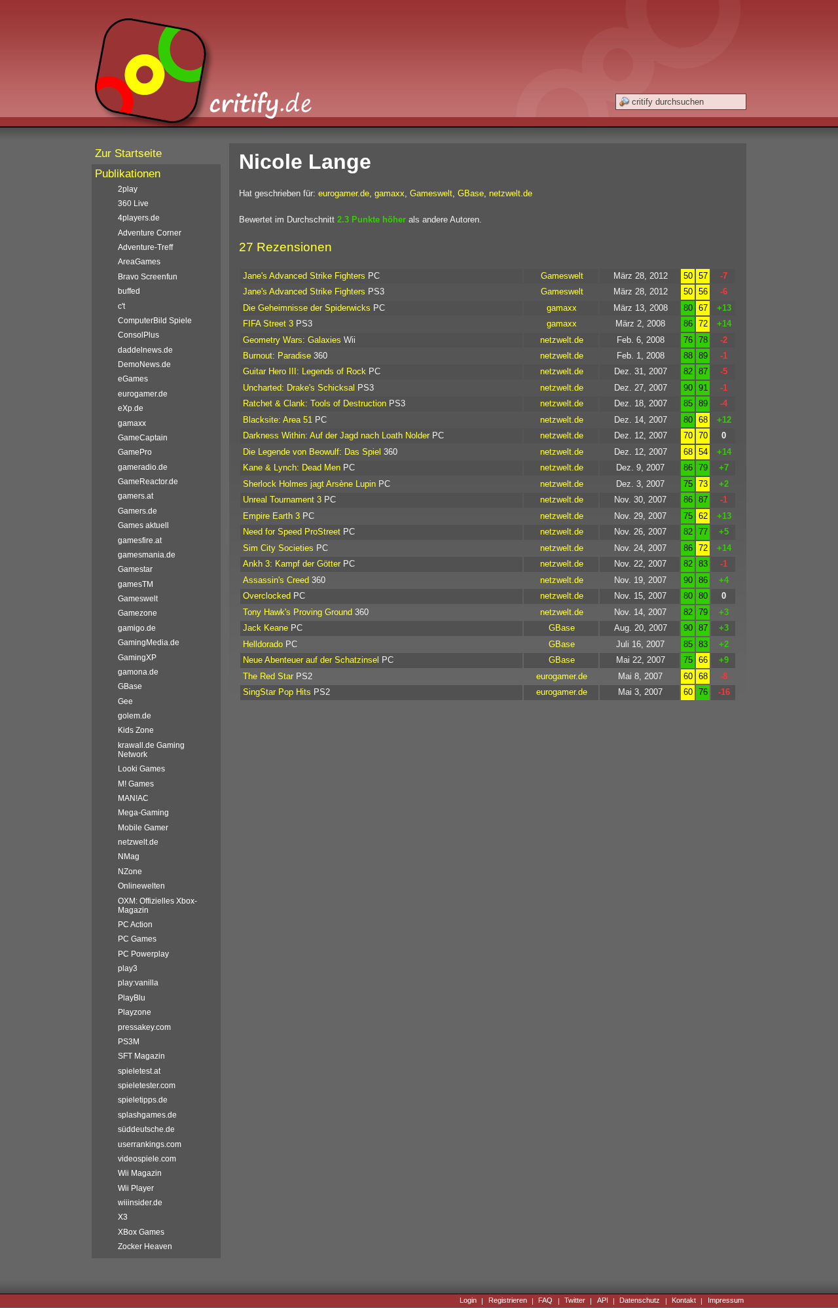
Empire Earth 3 (271, 516)
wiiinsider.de (140, 1202)
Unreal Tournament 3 (282, 499)
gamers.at (135, 496)
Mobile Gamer (143, 827)
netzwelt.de (510, 193)
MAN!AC (133, 798)
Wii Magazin (140, 1173)
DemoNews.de (144, 364)
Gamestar (135, 569)
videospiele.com (147, 1158)
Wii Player (136, 1188)
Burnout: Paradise (277, 356)
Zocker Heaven (145, 1246)
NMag (128, 856)
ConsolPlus (138, 335)
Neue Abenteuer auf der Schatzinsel (311, 660)
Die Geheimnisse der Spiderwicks (307, 308)
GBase (471, 193)
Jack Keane (265, 628)
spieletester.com (146, 1085)
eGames (133, 378)
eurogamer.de (343, 193)
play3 (127, 968)
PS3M (128, 1041)
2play (127, 189)
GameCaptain (143, 437)
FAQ (545, 1301)
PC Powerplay (143, 954)
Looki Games (141, 768)
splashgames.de (147, 1115)
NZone (130, 871)
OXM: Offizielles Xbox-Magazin (157, 905)
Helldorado (263, 644)
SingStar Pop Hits (277, 692)
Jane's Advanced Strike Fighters (304, 276)
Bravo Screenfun (147, 276)
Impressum (726, 1301)
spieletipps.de (143, 1100)
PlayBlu (131, 997)
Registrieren (507, 1301)
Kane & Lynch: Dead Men (291, 467)
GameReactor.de (148, 481)
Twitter (574, 1301)
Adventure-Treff (145, 247)
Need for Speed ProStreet (291, 532)
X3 (123, 1217)
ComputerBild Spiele (155, 320)
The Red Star (268, 676)
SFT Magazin (141, 1056)
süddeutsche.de (146, 1129)
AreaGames (139, 261)
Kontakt (684, 1301)
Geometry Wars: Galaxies (292, 340)
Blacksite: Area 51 (277, 420)
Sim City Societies (278, 548)
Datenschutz (639, 1301)
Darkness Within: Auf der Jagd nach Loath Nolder (336, 435)
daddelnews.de (145, 350)
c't (121, 306)
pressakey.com (144, 1027)
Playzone (134, 1012)
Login (468, 1301)
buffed (129, 291)
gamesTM (135, 584)
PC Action (135, 924)
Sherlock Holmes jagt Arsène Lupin (309, 484)
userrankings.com (149, 1144)
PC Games (137, 939)
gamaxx (389, 193)
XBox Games (141, 1232)
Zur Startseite (128, 153)
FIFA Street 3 (268, 323)
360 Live (133, 203)
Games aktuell (143, 525)
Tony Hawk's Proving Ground (297, 612)
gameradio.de (143, 467)
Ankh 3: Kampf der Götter (291, 564)
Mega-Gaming (143, 812)
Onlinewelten (141, 886)
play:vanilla (138, 982)
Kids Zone (136, 730)
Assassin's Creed (276, 580)
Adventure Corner (149, 233)
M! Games (136, 783)
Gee (125, 701)
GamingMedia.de (148, 642)
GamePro (135, 452)
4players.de (139, 217)
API (602, 1301)
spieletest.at (139, 1071)
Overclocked (267, 596)
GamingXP (137, 657)
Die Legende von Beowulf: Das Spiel (312, 452)
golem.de (134, 715)
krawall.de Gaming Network (151, 750)
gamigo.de (137, 628)
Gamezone (137, 613)
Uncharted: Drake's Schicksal (299, 388)
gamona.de (138, 672)
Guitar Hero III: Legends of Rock (304, 371)
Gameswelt (431, 193)
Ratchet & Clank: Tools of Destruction (314, 403)
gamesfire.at (140, 540)
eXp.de (130, 408)
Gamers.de (137, 511)
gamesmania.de (146, 554)
